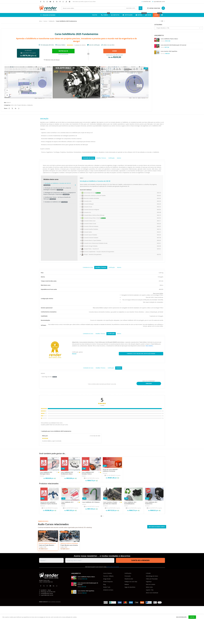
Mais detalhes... (150, 346)
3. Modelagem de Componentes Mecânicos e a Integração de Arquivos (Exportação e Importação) (59, 193)
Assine (114, 51)
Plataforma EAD (129, 579)
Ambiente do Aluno (108, 590)
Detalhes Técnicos (101, 158)
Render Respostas (108, 581)
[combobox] (178, 28)
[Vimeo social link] (60, 1)
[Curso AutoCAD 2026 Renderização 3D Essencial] (156, 46)
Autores (119, 158)
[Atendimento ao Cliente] (162, 15)
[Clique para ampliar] (7, 95)
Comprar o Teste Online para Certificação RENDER (141, 353)
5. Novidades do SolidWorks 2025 (55, 202)
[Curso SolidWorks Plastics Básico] (156, 40)
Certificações (128, 573)
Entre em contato (150, 584)
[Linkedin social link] (56, 1)
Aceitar (192, 617)
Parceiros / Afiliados (108, 576)
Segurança (148, 581)
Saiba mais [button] (149, 383)
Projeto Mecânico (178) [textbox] (162, 28)
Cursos (45, 21)
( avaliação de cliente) (80, 45)
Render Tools (106, 587)
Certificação (111, 158)
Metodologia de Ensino (152, 576)
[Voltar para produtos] (162, 21)
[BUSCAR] (140, 8)
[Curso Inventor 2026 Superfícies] (156, 52)
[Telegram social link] (69, 1)
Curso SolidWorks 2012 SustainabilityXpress (130, 503)
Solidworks (51, 21)
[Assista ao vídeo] (7, 90)
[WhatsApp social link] (63, 1)
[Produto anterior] (160, 21)
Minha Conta (149, 587)
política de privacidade (113, 566)
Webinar (127, 584)
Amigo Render (107, 579)
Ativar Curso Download (152, 592)
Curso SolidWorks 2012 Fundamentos (151, 503)
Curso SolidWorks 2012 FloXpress (91, 502)
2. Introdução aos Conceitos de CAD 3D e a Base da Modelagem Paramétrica (57, 188)
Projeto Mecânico (21, 105)
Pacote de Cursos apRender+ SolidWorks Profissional (110, 470)
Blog (104, 584)
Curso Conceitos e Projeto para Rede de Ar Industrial (110, 503)
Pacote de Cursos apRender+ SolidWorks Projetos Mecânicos (48, 503)
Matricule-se (63, 51)
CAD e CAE (14, 105)
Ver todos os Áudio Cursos (157, 526)
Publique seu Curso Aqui (131, 581)
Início (40, 21)
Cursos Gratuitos (107, 573)
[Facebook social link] (40, 1)
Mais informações (181, 617)
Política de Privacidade (152, 579)
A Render (148, 573)
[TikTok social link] (66, 1)
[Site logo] (48, 8)
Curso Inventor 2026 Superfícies (169, 51)
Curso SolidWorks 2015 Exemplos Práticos (88, 473)
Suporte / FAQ (149, 590)
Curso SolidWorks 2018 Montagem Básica (46, 473)
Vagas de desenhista (130, 587)
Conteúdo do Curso (88, 158)
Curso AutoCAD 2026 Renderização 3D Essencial (173, 45)
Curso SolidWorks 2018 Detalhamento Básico (67, 473)
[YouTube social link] (50, 1)
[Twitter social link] (44, 1)
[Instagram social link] (47, 1)
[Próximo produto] (164, 21)
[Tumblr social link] (53, 1)
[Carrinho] (163, 8)
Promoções (128, 576)
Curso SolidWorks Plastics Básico (169, 39)
